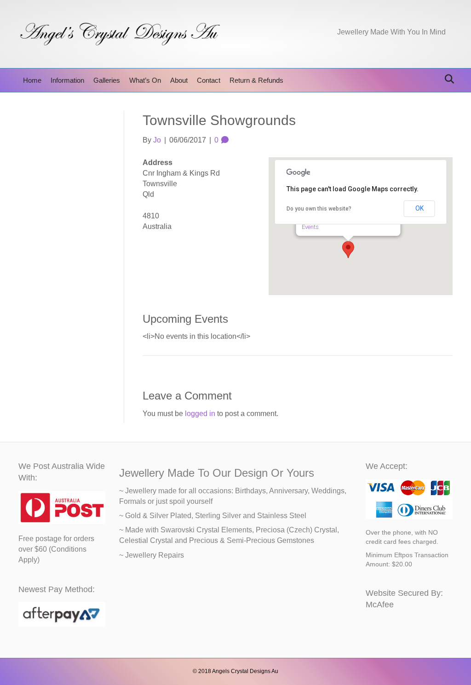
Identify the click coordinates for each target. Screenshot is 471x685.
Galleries (106, 80)
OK (419, 208)
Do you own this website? (319, 209)
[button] (348, 249)
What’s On (145, 80)
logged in (200, 413)
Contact (208, 80)
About (179, 80)
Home (32, 80)
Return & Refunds (256, 80)
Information (67, 80)
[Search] (447, 79)
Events (310, 226)
